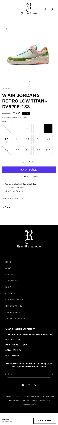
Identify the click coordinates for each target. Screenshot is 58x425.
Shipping (5, 117)
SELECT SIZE (44, 421)
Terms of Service (15, 319)
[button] (6, 9)
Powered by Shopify (32, 396)
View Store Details (14, 191)
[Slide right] (35, 82)
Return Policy (13, 306)
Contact (10, 293)
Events (9, 275)
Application (12, 281)
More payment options (29, 176)
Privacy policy (14, 400)
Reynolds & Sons (17, 396)
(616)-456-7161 (12, 340)
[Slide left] (23, 82)
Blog (8, 287)
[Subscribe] (49, 374)
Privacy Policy (14, 312)
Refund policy (49, 396)
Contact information (30, 405)
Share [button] (8, 207)
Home (8, 262)
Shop (8, 268)
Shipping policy (45, 400)
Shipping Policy (14, 300)
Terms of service (30, 400)
